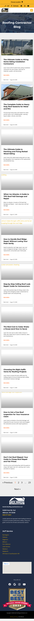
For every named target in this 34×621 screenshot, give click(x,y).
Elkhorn (5, 542)
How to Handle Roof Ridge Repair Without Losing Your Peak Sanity (16, 241)
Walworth (5, 551)
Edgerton (5, 539)
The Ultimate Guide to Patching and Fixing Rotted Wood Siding (16, 151)
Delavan (5, 537)
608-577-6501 (7, 515)
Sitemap (11, 616)
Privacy (15, 616)
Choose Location (16, 2)
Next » (17, 489)
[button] (31, 10)
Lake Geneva (6, 546)
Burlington (6, 535)
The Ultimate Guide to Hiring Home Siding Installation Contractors (16, 62)
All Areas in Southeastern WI (11, 553)
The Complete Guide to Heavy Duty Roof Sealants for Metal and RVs (16, 106)
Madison (5, 549)
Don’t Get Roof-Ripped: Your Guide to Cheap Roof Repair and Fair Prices (16, 459)
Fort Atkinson (7, 544)
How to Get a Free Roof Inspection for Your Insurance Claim (16, 414)
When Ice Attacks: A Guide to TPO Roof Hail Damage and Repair (16, 196)
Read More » (7, 75)
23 (29, 482)
